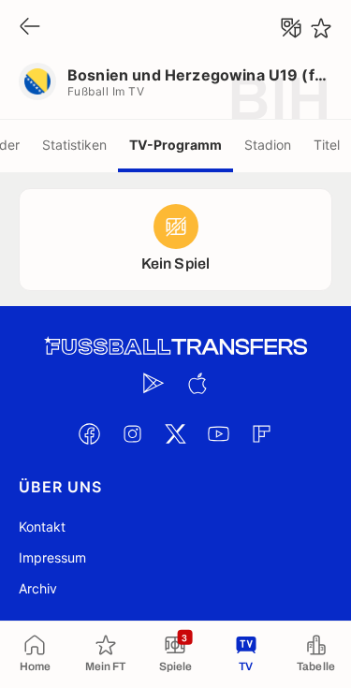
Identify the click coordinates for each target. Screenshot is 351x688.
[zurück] (30, 27)
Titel (327, 145)
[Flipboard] (262, 433)
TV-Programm (175, 145)
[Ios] (197, 383)
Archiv (38, 588)
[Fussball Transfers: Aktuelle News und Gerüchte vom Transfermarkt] (176, 347)
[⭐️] (321, 28)
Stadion (267, 145)
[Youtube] (219, 433)
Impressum (52, 557)
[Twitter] (176, 433)
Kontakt (42, 526)
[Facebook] (90, 433)
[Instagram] (133, 433)
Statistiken (74, 145)
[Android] (154, 383)
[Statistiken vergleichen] (291, 28)
